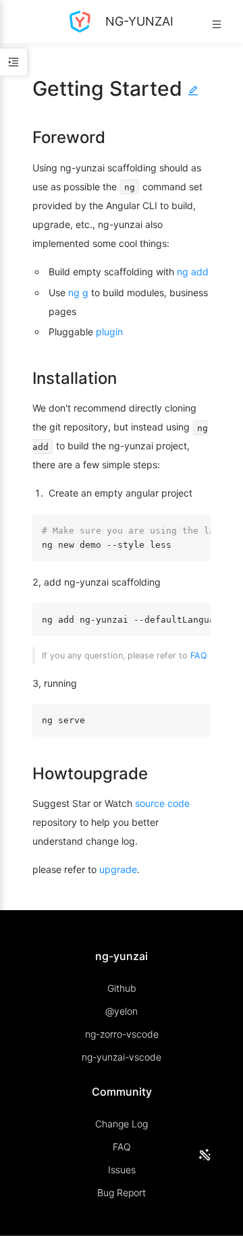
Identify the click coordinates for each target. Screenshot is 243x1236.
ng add (193, 271)
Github (121, 988)
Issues (122, 1169)
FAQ (198, 655)
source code (162, 803)
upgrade (118, 869)
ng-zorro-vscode (122, 1034)
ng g (78, 292)
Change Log (121, 1123)
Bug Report (121, 1192)
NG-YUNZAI (137, 21)
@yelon (121, 1011)
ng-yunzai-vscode (121, 1057)
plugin (109, 331)
